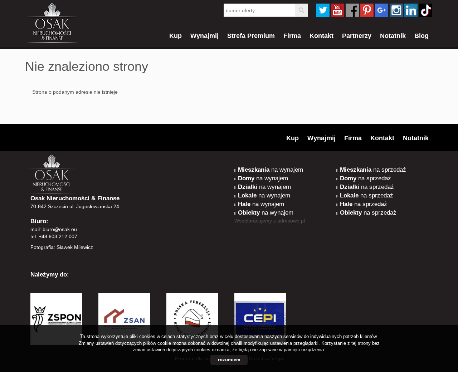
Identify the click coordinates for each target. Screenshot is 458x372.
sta (396, 10)
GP (381, 10)
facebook (352, 10)
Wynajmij (204, 35)
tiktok (425, 10)
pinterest (367, 10)
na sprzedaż (373, 169)
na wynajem (270, 169)
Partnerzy (356, 35)
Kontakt (321, 35)
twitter (323, 10)
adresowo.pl (291, 221)
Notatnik (393, 35)
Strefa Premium (251, 35)
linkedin (411, 10)
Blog (421, 35)
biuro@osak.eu (60, 229)
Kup (175, 35)
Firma (292, 35)
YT (337, 10)
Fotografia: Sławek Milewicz (61, 247)
